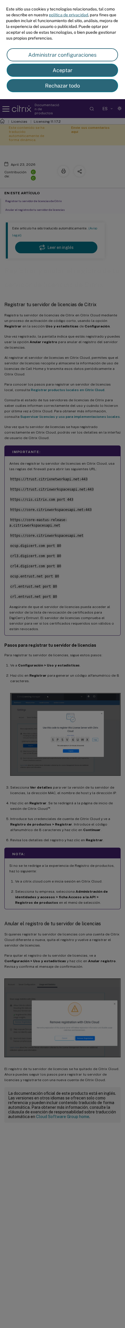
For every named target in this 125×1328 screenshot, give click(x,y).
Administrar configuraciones (62, 55)
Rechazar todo (62, 86)
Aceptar (62, 70)
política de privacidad (68, 15)
